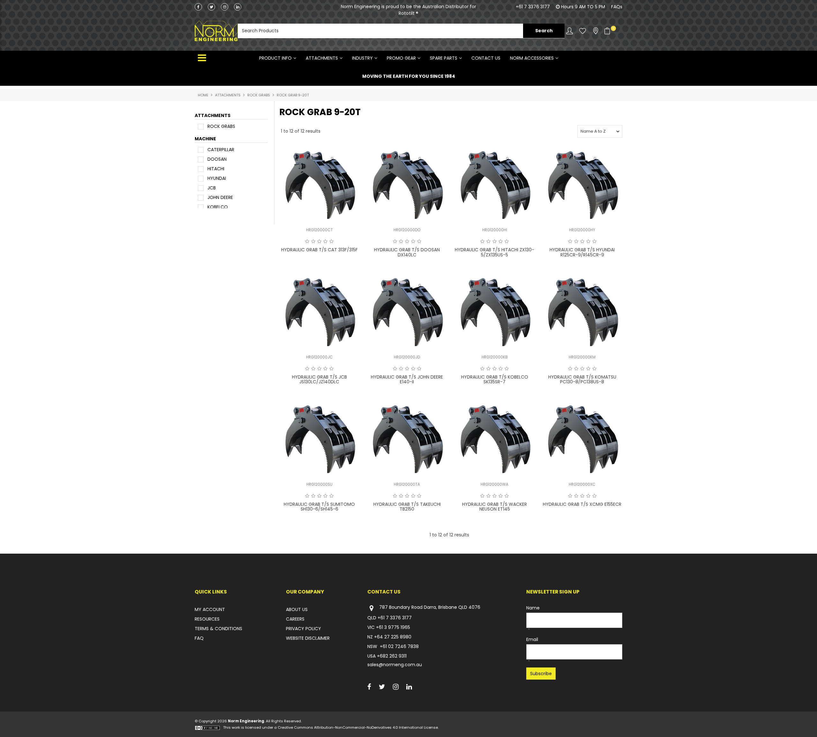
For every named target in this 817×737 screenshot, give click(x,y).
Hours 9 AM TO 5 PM (583, 7)
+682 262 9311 (392, 656)
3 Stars (319, 241)
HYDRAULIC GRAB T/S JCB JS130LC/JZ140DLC (319, 379)
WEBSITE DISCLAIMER (308, 638)
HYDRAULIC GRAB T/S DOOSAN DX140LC (407, 252)
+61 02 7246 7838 (399, 646)
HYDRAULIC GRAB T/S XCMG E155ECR (582, 504)
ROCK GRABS (258, 95)
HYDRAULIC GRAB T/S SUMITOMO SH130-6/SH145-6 (319, 506)
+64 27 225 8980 (392, 637)
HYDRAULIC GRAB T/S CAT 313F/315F (319, 250)
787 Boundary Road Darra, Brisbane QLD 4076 (429, 607)
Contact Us (485, 58)
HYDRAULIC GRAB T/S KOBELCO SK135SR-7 (494, 379)
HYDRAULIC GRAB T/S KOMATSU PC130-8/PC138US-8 (582, 379)
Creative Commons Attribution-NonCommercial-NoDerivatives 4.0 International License (358, 727)
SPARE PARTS (443, 58)
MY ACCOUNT (210, 609)
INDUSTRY (362, 58)
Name (533, 608)
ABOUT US (297, 609)
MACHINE (205, 139)
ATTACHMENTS (322, 58)
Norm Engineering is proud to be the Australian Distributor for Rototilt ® (408, 9)
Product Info (275, 58)
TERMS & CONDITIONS (218, 628)
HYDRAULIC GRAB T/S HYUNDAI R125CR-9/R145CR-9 (582, 252)
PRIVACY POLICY (303, 628)
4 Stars (325, 241)
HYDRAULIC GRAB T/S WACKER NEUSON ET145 (494, 506)
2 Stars (313, 241)
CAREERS (295, 619)
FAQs (616, 7)
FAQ (199, 638)
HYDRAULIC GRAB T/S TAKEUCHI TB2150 (407, 506)
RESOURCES (207, 619)
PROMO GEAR (401, 58)
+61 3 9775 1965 (393, 627)
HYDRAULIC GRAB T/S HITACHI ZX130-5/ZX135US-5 (494, 252)
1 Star (307, 241)
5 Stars (331, 241)
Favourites (582, 30)
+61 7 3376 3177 (533, 7)
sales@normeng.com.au (394, 664)
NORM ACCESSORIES (532, 58)
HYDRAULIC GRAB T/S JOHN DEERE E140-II (407, 379)
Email (532, 639)
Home (203, 95)
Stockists (595, 30)
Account (569, 30)
